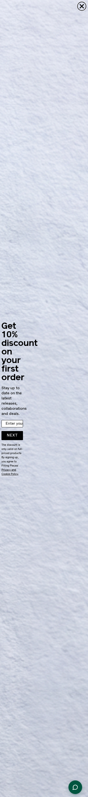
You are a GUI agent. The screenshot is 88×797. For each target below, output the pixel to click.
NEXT (12, 435)
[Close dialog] (81, 6)
